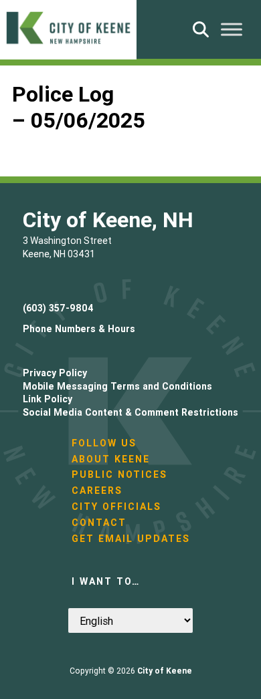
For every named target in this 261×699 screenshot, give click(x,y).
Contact (99, 523)
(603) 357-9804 (58, 308)
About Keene (111, 459)
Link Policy (47, 399)
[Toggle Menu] (231, 29)
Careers (97, 490)
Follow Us (104, 443)
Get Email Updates (131, 539)
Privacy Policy (55, 373)
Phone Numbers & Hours (79, 329)
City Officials (116, 507)
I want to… (106, 581)
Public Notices (119, 474)
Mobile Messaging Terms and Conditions (117, 386)
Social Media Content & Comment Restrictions (130, 412)
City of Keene (164, 671)
